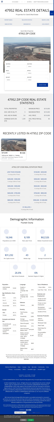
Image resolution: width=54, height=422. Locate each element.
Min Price (8, 63)
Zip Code (34, 367)
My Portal (29, 1)
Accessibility (17, 369)
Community (41, 367)
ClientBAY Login (32, 369)
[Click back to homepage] (1, 1)
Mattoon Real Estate (10, 367)
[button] (52, 13)
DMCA (24, 369)
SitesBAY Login (41, 369)
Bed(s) (7, 70)
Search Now (42, 85)
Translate (37, 412)
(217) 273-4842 (15, 1)
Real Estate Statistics (27, 20)
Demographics (27, 24)
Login (35, 1)
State (19, 367)
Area (47, 367)
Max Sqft (29, 77)
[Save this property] (24, 140)
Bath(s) (29, 70)
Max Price (29, 63)
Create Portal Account (43, 1)
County (24, 367)
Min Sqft (8, 77)
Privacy (10, 369)
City (29, 367)
